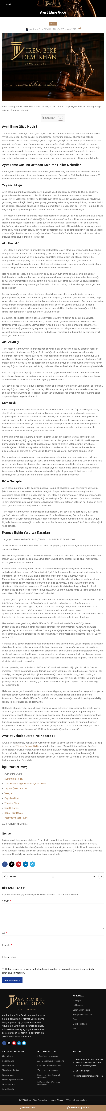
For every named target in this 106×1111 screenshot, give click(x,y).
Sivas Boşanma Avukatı (12, 1079)
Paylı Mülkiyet (11, 798)
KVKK (75, 1028)
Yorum (6, 900)
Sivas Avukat (8, 1075)
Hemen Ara (28, 1107)
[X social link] (11, 864)
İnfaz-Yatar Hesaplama (47, 1056)
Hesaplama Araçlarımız (83, 1014)
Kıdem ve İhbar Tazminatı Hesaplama (48, 1076)
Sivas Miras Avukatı (10, 1070)
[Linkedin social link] (25, 864)
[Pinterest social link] (18, 864)
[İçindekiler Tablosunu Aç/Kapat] (59, 118)
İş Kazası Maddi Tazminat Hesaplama (48, 1083)
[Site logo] (53, 3)
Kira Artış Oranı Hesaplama (49, 1065)
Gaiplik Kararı (11, 808)
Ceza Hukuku (8, 1061)
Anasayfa (77, 1000)
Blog (75, 1019)
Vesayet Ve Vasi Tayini (15, 817)
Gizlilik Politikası (80, 1024)
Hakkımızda (78, 1005)
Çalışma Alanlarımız (81, 1010)
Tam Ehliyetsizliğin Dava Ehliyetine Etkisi (25, 783)
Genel (53, 24)
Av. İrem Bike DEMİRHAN (42, 29)
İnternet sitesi (9, 957)
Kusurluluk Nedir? (13, 778)
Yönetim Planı (11, 803)
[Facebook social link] (5, 864)
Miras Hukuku (8, 1065)
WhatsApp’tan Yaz (81, 1107)
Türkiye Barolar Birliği (27, 746)
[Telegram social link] (32, 864)
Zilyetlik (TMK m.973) (15, 788)
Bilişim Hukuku (8, 1084)
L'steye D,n (53, 876)
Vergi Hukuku (8, 1089)
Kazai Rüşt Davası (13, 813)
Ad (4, 933)
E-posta (7, 945)
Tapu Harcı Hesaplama (47, 1070)
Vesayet (8, 793)
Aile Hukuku (7, 1056)
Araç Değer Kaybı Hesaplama (50, 1061)
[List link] (88, 1062)
